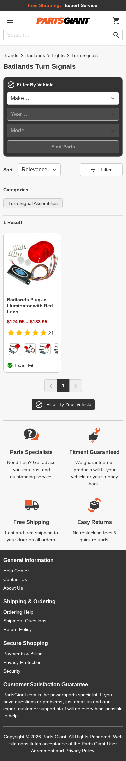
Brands (10, 55)
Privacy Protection (22, 662)
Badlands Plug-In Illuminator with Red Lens (30, 305)
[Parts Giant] (63, 20)
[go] (116, 35)
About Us (13, 588)
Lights (58, 55)
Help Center (16, 570)
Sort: (8, 169)
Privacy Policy (79, 750)
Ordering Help (18, 612)
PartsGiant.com (19, 694)
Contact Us (15, 579)
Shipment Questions (24, 620)
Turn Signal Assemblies (33, 203)
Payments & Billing (23, 653)
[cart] (116, 20)
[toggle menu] (9, 20)
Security (11, 671)
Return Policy (17, 629)
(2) (50, 332)
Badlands (35, 55)
